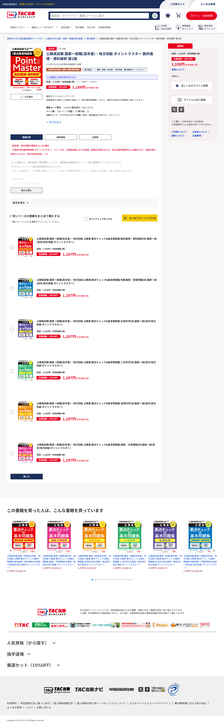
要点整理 (91, 38)
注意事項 (196, 135)
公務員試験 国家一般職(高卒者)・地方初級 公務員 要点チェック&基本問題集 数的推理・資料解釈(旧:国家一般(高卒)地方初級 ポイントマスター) (97, 240)
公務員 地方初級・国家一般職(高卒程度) (64, 38)
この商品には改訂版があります (61, 77)
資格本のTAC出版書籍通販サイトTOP (24, 38)
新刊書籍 (80, 27)
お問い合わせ (43, 707)
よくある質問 (14, 707)
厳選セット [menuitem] (43, 27)
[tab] (180, 46)
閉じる (26, 476)
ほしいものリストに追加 (194, 85)
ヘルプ (29, 707)
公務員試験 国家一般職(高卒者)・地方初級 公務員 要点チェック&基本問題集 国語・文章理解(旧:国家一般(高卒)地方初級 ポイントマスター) (96, 446)
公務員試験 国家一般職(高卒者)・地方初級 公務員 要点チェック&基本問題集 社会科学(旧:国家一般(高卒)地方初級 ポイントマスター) (96, 322)
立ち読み (28, 97)
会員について (178, 69)
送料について (178, 135)
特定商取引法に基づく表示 (35, 703)
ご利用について (179, 131)
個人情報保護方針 (63, 703)
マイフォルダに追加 (195, 99)
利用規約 (12, 703)
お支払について (199, 131)
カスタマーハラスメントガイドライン (150, 703)
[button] (213, 550)
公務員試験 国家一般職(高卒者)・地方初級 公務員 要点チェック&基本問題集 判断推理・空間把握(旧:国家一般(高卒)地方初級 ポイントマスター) (97, 281)
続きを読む (26, 190)
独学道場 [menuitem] (65, 27)
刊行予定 (91, 27)
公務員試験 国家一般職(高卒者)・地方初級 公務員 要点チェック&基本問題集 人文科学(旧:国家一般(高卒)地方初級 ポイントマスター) (96, 363)
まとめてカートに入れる (142, 218)
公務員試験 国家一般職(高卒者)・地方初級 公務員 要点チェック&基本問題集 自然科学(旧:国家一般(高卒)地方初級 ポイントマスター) (96, 405)
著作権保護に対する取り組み (190, 703)
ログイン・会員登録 (202, 15)
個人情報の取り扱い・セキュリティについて (101, 703)
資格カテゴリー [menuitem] (17, 27)
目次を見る (55, 122)
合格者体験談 (104, 27)
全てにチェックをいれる (100, 218)
